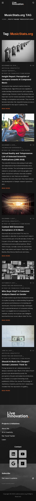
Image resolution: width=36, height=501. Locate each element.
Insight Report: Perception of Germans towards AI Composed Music (16, 79)
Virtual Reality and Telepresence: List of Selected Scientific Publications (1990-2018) (17, 156)
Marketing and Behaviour (12, 285)
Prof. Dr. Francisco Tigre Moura (17, 73)
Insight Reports (8, 71)
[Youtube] (22, 454)
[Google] (13, 463)
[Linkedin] (13, 454)
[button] (33, 3)
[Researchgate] (22, 463)
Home (4, 19)
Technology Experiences (11, 147)
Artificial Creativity (10, 68)
